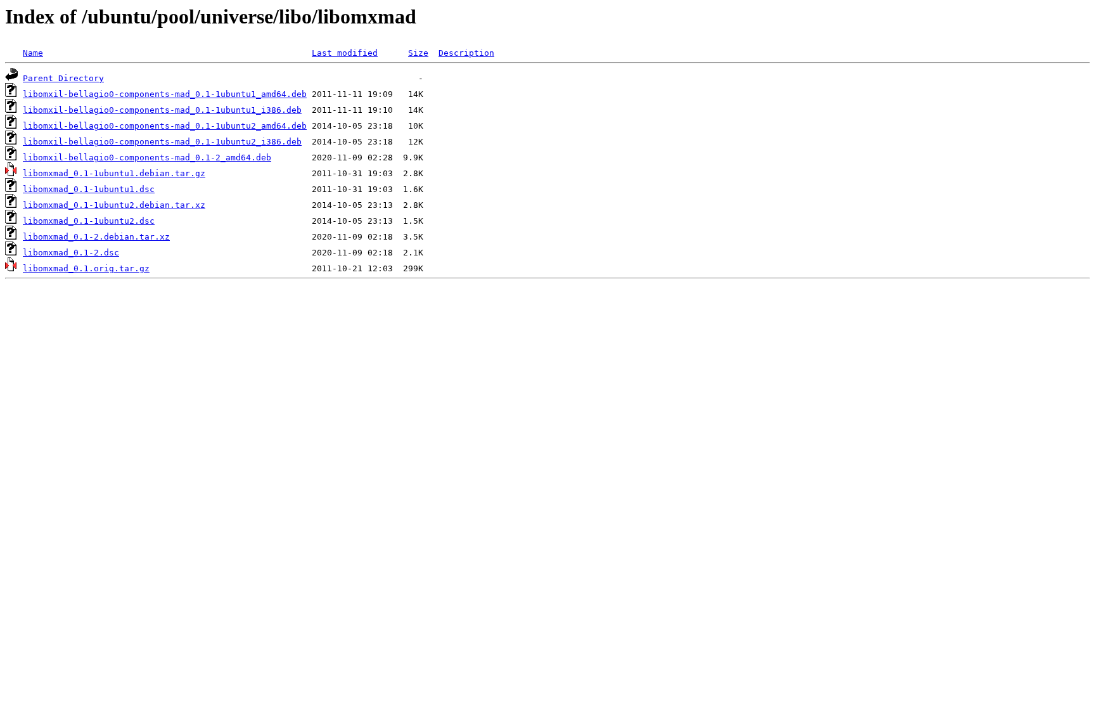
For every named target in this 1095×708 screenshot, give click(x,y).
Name (33, 53)
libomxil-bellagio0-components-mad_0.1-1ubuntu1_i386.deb (162, 110)
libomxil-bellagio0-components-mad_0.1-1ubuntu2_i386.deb (162, 141)
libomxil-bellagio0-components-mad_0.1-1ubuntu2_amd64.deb (165, 126)
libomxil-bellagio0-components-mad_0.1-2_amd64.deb (147, 157)
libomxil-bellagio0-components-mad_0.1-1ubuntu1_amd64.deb (165, 94)
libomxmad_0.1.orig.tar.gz (86, 268)
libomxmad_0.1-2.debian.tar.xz (96, 236)
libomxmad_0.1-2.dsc (71, 252)
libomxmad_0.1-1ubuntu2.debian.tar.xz (114, 205)
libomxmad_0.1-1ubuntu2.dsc (89, 221)
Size (418, 53)
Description (466, 53)
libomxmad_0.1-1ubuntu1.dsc (89, 189)
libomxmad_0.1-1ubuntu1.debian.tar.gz (114, 173)
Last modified (345, 53)
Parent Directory (63, 78)
